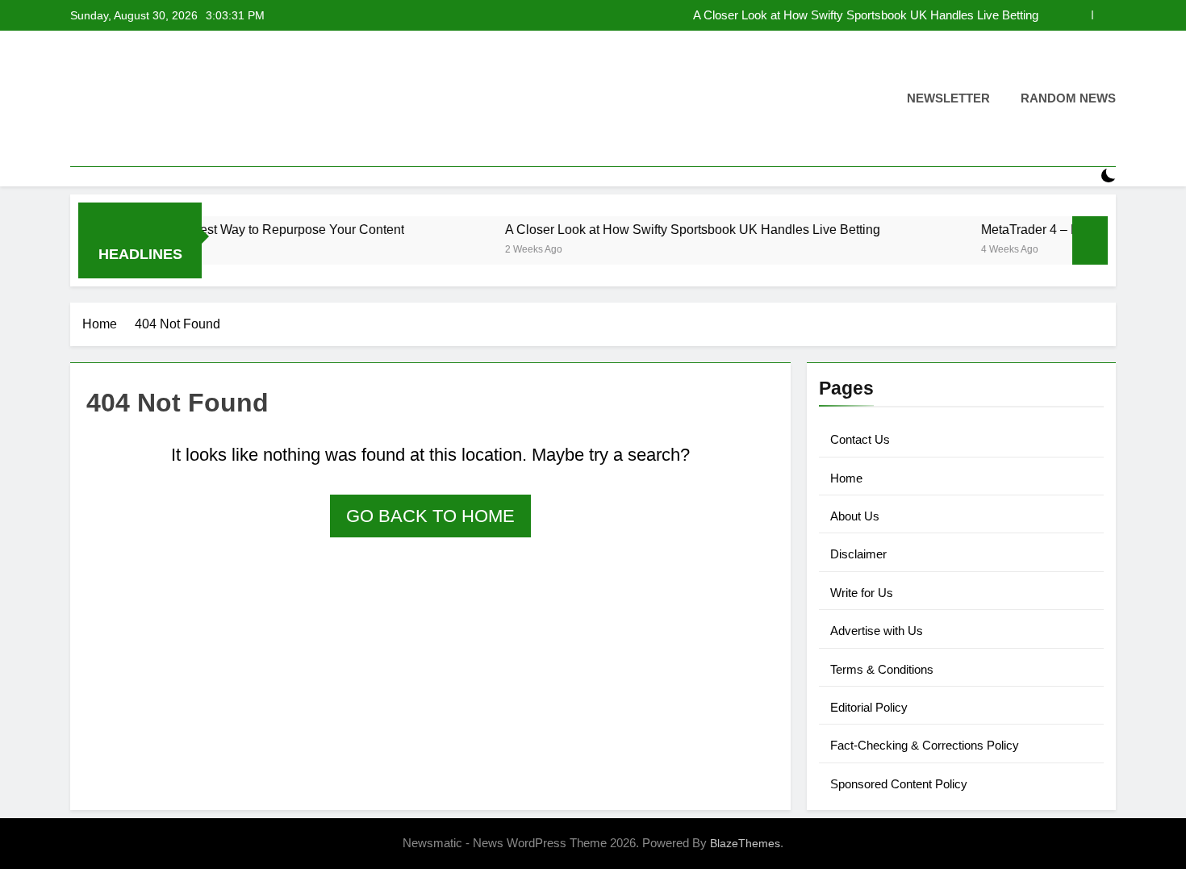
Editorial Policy (869, 707)
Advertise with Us (876, 630)
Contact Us (860, 439)
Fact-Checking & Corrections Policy (924, 745)
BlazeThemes (745, 843)
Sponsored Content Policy (898, 784)
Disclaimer (858, 554)
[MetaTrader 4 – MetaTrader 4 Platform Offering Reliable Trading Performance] (913, 250)
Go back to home (430, 516)
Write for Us (861, 593)
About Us (854, 516)
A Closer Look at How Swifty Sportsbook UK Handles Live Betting (865, 15)
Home (846, 478)
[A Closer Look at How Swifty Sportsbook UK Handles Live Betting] (437, 250)
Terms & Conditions (881, 669)
